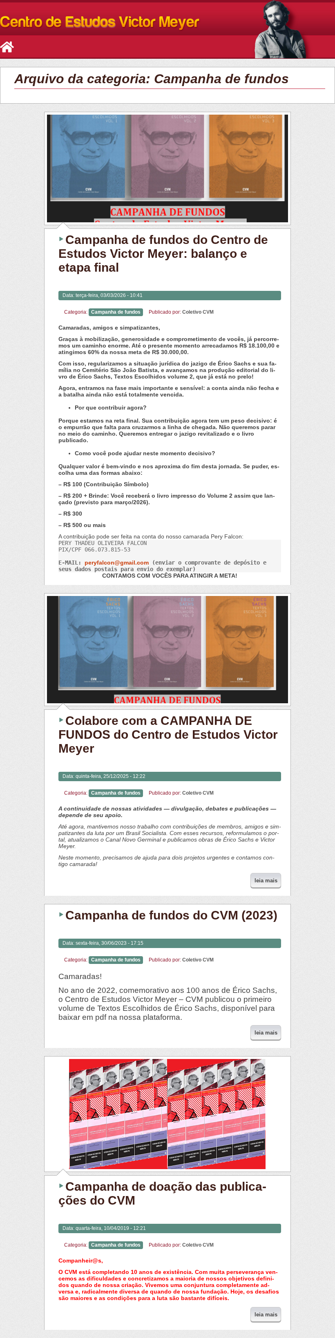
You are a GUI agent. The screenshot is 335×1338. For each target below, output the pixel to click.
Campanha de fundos (116, 312)
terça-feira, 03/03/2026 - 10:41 (109, 295)
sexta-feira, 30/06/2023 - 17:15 (109, 943)
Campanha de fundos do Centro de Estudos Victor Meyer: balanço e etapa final (163, 253)
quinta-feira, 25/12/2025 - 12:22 (110, 776)
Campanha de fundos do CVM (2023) (171, 915)
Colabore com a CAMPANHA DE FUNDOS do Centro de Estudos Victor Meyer (168, 734)
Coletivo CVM (198, 312)
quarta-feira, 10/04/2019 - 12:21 (111, 1228)
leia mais (266, 880)
